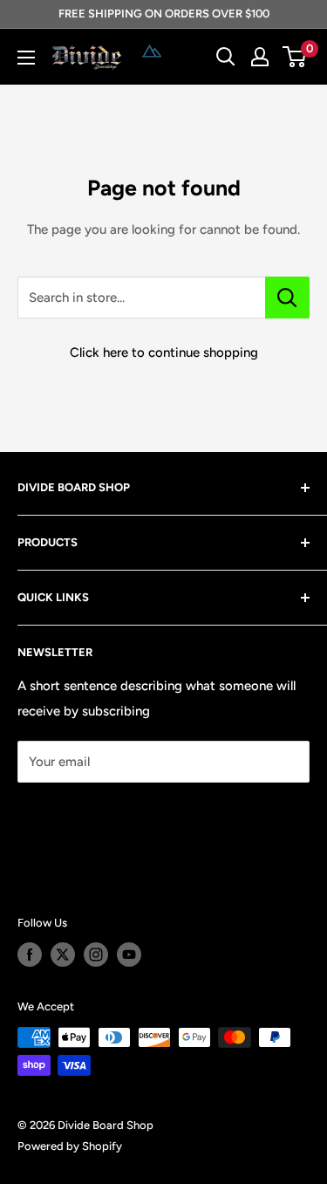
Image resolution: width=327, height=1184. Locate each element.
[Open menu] (26, 58)
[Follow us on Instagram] (96, 954)
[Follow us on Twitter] (63, 954)
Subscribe (75, 813)
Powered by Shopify (69, 1146)
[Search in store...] (287, 297)
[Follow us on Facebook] (29, 954)
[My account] (260, 56)
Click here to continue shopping (164, 352)
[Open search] (225, 56)
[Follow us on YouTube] (129, 954)
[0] (295, 56)
